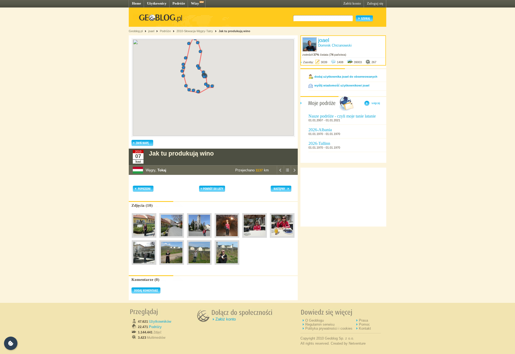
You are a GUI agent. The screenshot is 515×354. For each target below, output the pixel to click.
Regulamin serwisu (319, 324)
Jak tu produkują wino (234, 31)
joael (151, 31)
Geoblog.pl (136, 31)
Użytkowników (160, 321)
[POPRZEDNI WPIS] (280, 173)
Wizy (195, 3)
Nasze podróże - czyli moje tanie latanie (342, 116)
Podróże (178, 3)
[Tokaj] (144, 239)
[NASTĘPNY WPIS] (294, 173)
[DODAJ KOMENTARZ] (145, 292)
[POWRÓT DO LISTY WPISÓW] (287, 173)
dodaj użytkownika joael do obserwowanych (345, 76)
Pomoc (364, 324)
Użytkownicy (157, 3)
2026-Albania (320, 129)
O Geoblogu (314, 320)
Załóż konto (352, 3)
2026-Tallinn (319, 143)
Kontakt (365, 328)
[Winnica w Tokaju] (227, 239)
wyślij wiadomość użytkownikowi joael (341, 85)
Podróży (155, 327)
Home (136, 3)
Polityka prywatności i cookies (328, 328)
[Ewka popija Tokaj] (282, 239)
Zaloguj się (375, 3)
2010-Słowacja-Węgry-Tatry (194, 31)
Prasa (363, 320)
